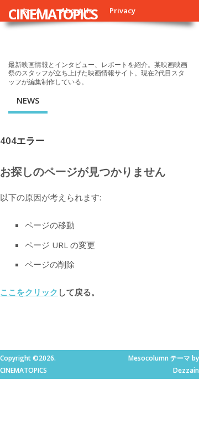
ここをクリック (29, 291)
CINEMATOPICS (52, 13)
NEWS (28, 100)
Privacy (122, 11)
